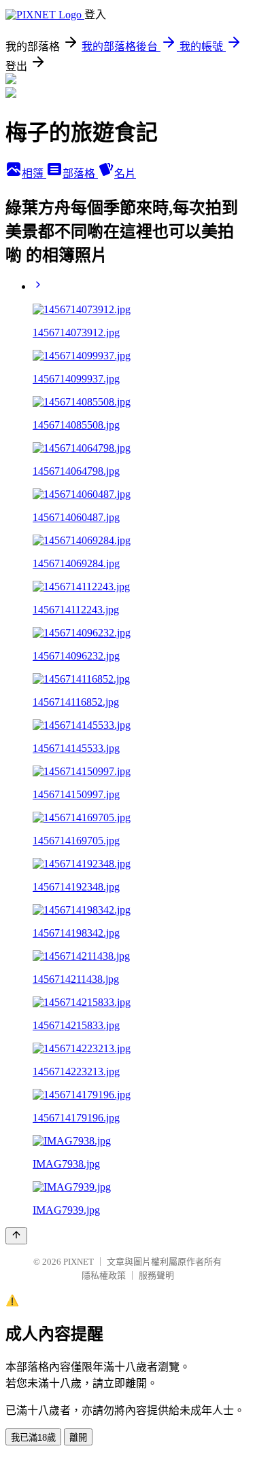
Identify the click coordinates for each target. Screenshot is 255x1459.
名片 (125, 173)
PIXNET (78, 1262)
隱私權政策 (104, 1275)
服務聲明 (156, 1275)
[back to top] (16, 1235)
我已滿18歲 (33, 1438)
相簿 (34, 173)
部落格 (80, 173)
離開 (78, 1438)
